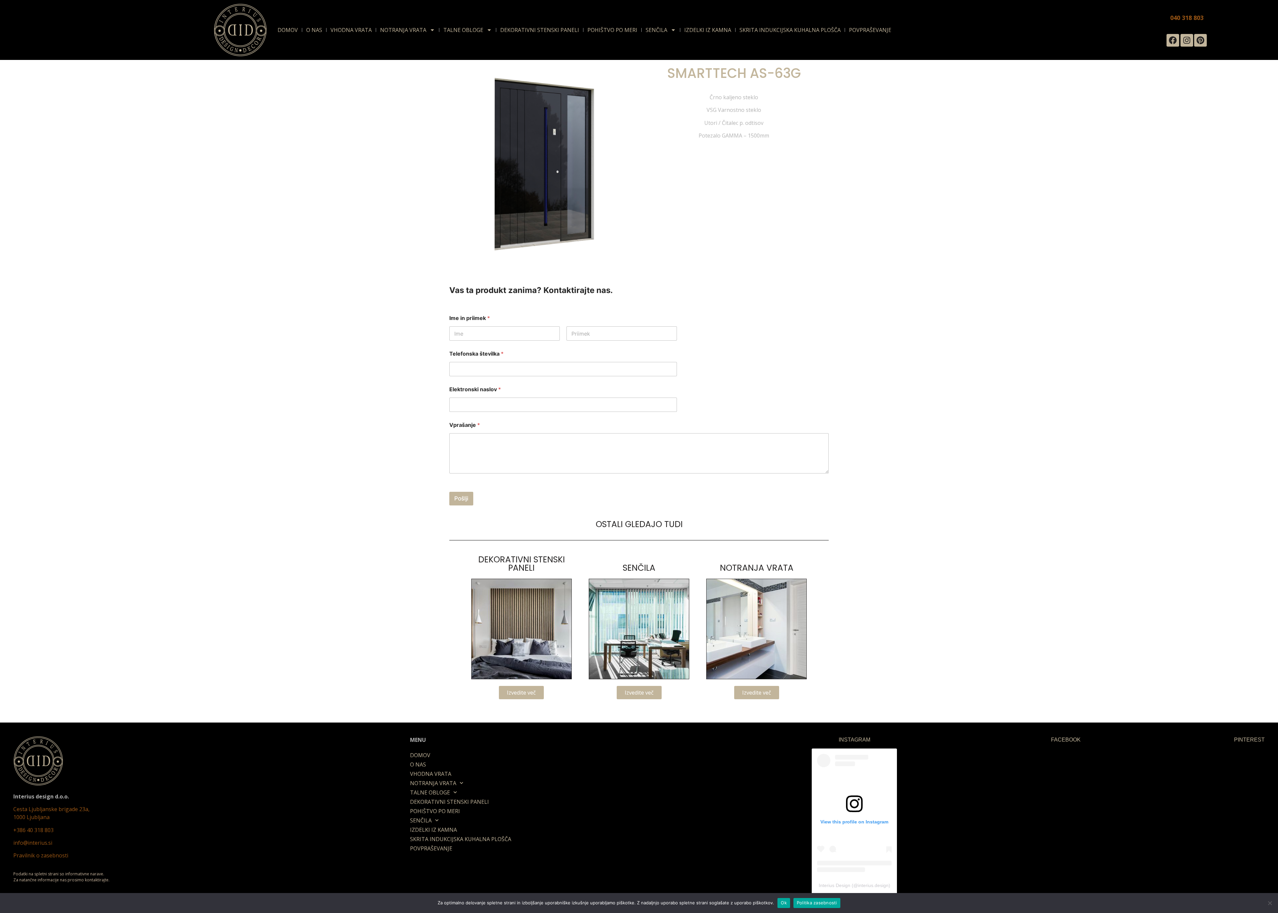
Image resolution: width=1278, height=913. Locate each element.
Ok (784, 902)
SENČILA (656, 30)
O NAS (314, 30)
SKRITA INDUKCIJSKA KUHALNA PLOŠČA (790, 30)
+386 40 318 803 (33, 830)
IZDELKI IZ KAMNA (707, 30)
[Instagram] (1186, 40)
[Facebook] (1173, 40)
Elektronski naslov (475, 389)
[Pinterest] (1200, 40)
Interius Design (834, 885)
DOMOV (288, 30)
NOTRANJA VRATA (403, 30)
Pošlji (461, 498)
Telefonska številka (476, 354)
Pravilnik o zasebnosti (40, 855)
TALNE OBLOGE (463, 30)
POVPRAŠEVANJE (870, 30)
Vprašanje (464, 425)
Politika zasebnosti (817, 902)
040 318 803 (1186, 18)
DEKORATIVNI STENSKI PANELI (539, 30)
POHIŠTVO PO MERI (612, 30)
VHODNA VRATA (351, 30)
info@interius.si (32, 842)
